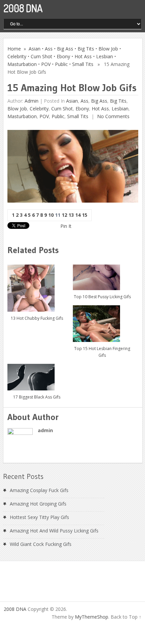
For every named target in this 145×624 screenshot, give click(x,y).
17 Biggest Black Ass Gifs (36, 397)
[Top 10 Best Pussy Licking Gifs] (102, 274)
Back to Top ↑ (126, 617)
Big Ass (65, 48)
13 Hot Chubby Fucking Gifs (37, 318)
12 (64, 215)
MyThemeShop (91, 617)
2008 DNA (23, 8)
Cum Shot (41, 56)
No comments (112, 116)
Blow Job (108, 48)
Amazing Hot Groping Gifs (38, 503)
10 (51, 215)
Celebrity (16, 56)
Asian (34, 48)
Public (61, 64)
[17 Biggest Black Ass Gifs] (36, 374)
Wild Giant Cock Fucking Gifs (40, 544)
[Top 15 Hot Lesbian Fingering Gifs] (102, 321)
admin (31, 101)
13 (71, 215)
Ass (49, 48)
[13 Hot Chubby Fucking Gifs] (36, 285)
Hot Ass (83, 56)
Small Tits (82, 64)
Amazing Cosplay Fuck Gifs (39, 490)
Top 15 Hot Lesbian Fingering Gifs (102, 352)
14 (78, 215)
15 (84, 215)
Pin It (65, 226)
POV (46, 64)
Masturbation (22, 64)
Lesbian (104, 56)
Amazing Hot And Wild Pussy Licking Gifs (54, 530)
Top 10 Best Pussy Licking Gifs (102, 297)
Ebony (63, 56)
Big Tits (86, 48)
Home (14, 48)
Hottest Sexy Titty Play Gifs (39, 517)
